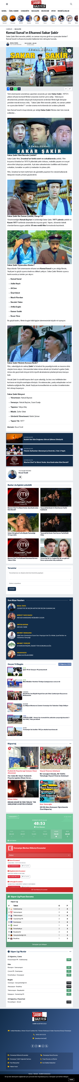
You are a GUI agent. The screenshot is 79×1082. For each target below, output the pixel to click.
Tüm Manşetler (14, 1063)
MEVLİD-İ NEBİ (22, 627)
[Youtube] (39, 1046)
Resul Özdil (23, 473)
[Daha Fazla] (19, 88)
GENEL (4, 11)
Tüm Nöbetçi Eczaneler (40, 889)
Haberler (9, 29)
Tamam (71, 1079)
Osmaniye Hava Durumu (50, 1055)
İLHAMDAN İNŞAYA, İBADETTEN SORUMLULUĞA (34, 646)
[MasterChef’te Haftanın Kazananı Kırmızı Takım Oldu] (23, 547)
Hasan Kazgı (21, 652)
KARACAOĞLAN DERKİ (25, 655)
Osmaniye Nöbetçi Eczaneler (19, 1055)
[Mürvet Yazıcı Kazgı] (11, 616)
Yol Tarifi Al (26, 866)
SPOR (53, 11)
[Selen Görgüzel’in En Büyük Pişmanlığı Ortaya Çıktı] (23, 522)
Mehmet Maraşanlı (24, 633)
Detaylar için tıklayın (39, 944)
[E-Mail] (20, 477)
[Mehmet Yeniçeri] (11, 644)
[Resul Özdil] (12, 474)
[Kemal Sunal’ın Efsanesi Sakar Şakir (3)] (39, 136)
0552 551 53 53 (41, 1034)
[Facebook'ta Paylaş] (8, 88)
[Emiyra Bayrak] (11, 626)
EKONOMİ (45, 11)
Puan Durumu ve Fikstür (50, 1059)
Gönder (12, 589)
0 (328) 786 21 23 (14, 876)
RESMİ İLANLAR (63, 11)
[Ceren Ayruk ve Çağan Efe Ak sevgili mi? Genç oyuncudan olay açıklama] (55, 547)
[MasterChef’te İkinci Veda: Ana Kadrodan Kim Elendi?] (23, 497)
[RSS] (46, 1046)
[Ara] (71, 4)
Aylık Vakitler (12, 840)
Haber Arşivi (14, 1066)
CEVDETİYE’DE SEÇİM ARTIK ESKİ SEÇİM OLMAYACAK (36, 608)
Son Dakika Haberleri (48, 1063)
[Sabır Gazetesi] (38, 4)
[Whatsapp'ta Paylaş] (15, 88)
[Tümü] (70, 600)
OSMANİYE (25, 11)
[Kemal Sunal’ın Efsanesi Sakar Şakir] (39, 66)
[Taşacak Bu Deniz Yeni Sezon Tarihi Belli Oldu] (55, 522)
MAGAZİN (35, 11)
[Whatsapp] (43, 1046)
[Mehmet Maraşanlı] (11, 635)
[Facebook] (32, 1046)
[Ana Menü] (7, 4)
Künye (30, 1074)
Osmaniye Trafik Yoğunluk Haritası (20, 1059)
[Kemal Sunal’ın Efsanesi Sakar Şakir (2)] (39, 344)
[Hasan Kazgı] (11, 654)
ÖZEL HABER (13, 11)
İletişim (36, 1074)
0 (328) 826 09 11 (14, 866)
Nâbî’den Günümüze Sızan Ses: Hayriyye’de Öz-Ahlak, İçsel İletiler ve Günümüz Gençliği (41, 636)
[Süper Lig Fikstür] (70, 951)
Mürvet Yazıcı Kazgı (24, 615)
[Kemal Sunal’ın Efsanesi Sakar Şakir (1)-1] (39, 247)
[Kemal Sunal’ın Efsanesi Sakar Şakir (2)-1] (39, 197)
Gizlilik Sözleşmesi (44, 1074)
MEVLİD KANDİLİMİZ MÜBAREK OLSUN (30, 618)
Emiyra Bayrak (22, 624)
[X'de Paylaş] (11, 88)
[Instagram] (36, 1046)
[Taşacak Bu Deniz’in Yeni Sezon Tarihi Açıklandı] (55, 497)
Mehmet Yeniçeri (23, 643)
